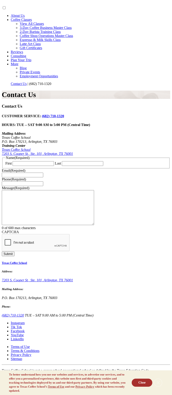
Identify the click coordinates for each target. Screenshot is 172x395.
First (8, 163)
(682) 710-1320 (53, 116)
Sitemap (16, 359)
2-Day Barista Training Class (40, 32)
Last (58, 163)
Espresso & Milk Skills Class (40, 40)
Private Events (30, 72)
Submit (8, 254)
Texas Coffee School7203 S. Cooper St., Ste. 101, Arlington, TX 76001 (37, 152)
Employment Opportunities (39, 76)
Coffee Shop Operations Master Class (46, 36)
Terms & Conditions (25, 351)
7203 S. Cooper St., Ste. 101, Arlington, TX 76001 (37, 280)
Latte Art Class (30, 44)
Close (142, 382)
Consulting (18, 56)
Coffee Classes (21, 20)
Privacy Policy (21, 355)
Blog (23, 68)
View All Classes (32, 24)
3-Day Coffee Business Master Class (46, 28)
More (14, 64)
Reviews (17, 52)
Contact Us (19, 84)
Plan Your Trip (21, 60)
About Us (18, 15)
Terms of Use (20, 347)
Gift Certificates (31, 48)
